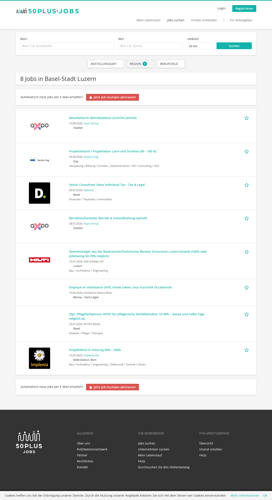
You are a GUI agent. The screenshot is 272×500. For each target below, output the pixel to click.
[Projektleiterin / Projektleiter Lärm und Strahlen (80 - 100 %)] (39, 159)
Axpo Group (91, 123)
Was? (23, 39)
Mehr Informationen (244, 496)
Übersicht (206, 443)
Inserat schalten (210, 449)
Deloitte (89, 190)
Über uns (83, 443)
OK (265, 496)
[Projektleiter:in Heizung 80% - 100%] (39, 358)
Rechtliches (85, 461)
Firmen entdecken (204, 20)
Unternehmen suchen (153, 449)
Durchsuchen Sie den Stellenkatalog (164, 467)
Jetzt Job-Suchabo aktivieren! (115, 97)
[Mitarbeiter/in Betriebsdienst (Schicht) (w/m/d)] (39, 126)
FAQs (141, 461)
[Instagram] (32, 463)
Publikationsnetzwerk (92, 449)
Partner (82, 455)
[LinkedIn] (19, 463)
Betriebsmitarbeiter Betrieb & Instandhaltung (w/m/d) (108, 218)
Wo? (121, 39)
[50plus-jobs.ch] (47, 10)
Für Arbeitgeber (241, 20)
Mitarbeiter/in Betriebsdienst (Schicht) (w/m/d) (102, 118)
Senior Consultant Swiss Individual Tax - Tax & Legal (107, 185)
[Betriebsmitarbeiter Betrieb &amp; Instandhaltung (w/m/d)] (39, 226)
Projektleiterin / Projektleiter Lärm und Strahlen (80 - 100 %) (112, 151)
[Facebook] (26, 463)
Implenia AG (91, 355)
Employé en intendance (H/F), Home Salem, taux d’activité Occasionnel (120, 287)
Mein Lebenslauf (148, 20)
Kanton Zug (91, 157)
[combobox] (67, 46)
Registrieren (244, 8)
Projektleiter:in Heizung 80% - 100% (95, 350)
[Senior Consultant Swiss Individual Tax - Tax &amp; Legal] (39, 193)
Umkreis (193, 39)
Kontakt (82, 467)
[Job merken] (247, 118)
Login (221, 8)
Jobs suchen (175, 20)
